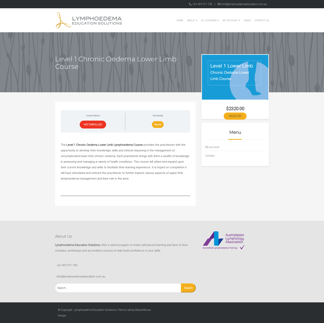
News (247, 20)
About (191, 20)
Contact (209, 155)
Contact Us (261, 20)
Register (158, 124)
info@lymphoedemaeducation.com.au (244, 4)
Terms (122, 309)
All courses (209, 20)
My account (230, 20)
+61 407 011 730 (202, 4)
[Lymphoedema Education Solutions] (89, 20)
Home (179, 20)
